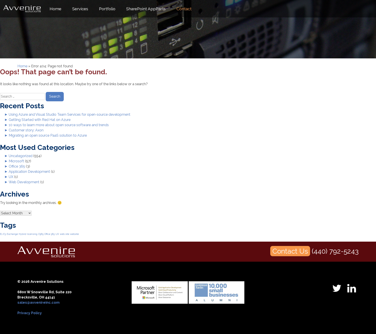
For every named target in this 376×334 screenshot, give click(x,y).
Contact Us (290, 251)
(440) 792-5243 (335, 251)
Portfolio (107, 8)
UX (11, 177)
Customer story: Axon (26, 130)
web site (64, 234)
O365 (41, 234)
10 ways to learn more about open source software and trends (59, 125)
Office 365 (17, 166)
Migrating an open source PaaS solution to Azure (48, 135)
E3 (4, 234)
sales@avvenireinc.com (38, 302)
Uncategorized (20, 156)
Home (55, 8)
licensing (32, 234)
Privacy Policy (29, 313)
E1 (1, 234)
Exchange (12, 234)
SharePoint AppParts (146, 8)
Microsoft (16, 161)
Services (80, 8)
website (74, 234)
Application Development (29, 172)
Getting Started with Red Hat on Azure (39, 120)
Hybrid (22, 234)
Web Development (24, 182)
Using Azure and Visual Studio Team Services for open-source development (69, 114)
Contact (183, 8)
